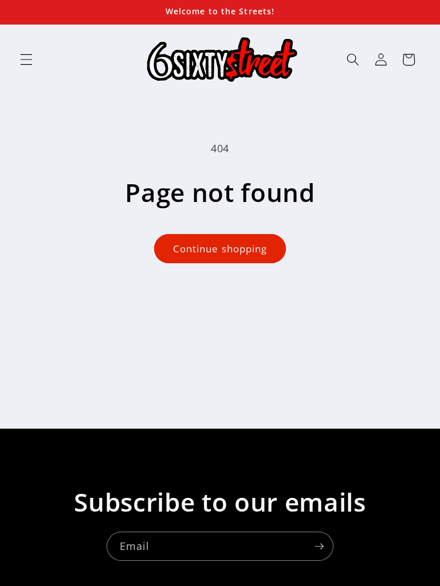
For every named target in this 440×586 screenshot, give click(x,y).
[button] (26, 59)
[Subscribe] (319, 546)
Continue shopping (220, 248)
